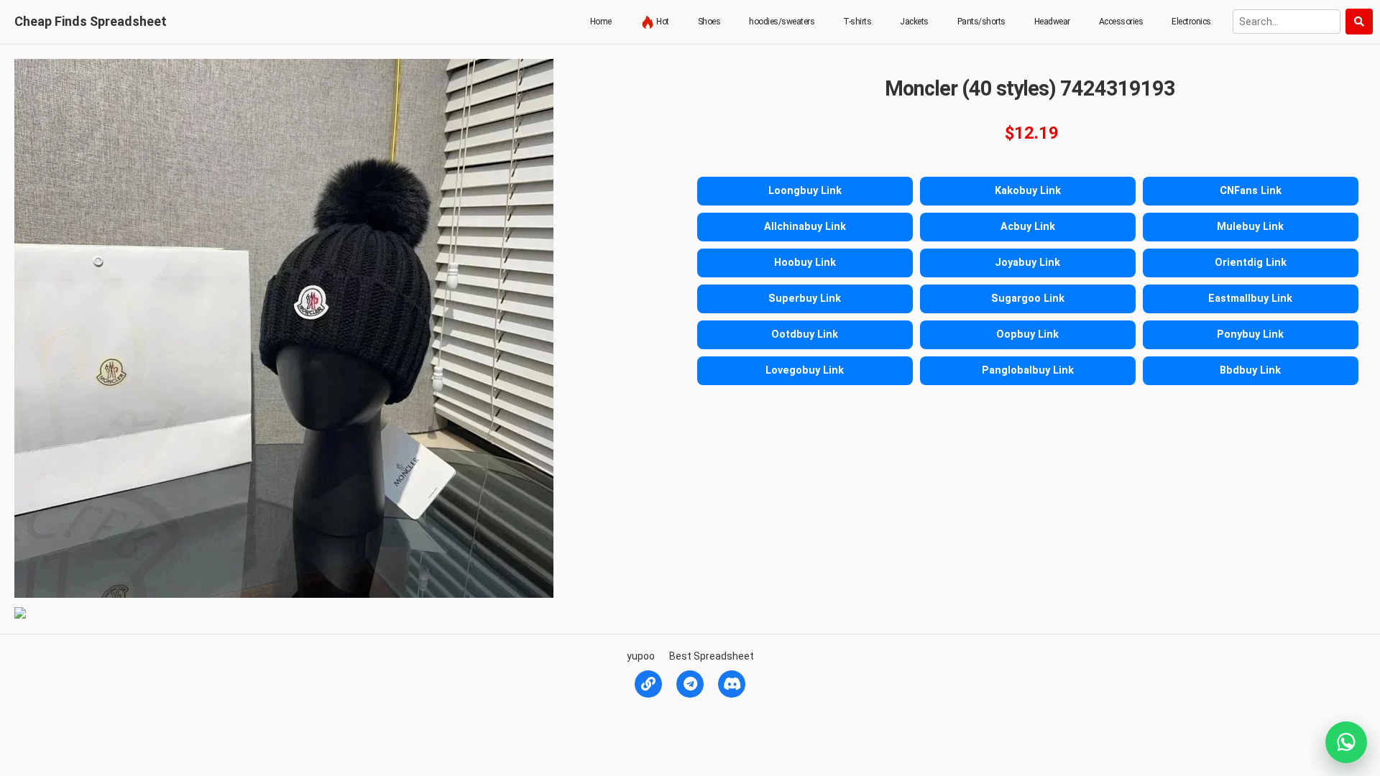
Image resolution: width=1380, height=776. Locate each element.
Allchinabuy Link (805, 227)
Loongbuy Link (805, 191)
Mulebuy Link (1250, 227)
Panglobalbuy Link (1028, 370)
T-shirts (857, 22)
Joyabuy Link (1027, 263)
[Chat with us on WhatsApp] (1346, 742)
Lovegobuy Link (804, 370)
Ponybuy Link (1250, 334)
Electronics (1191, 22)
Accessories (1121, 22)
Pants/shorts (981, 22)
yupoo (641, 656)
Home (601, 22)
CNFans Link (1251, 191)
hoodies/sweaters (781, 22)
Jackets (914, 22)
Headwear (1052, 22)
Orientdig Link (1251, 263)
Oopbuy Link (1027, 334)
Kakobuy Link (1028, 191)
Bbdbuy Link (1250, 370)
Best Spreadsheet (711, 656)
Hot (662, 22)
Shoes (709, 22)
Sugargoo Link (1027, 298)
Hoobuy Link (805, 263)
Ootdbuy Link (804, 334)
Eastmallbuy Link (1250, 298)
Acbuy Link (1027, 227)
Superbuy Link (804, 298)
